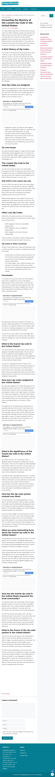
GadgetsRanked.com (8, 750)
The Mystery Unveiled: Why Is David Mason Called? (46, 58)
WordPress (39, 774)
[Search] (51, 15)
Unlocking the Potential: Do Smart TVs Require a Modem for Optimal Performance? (46, 41)
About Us (22, 750)
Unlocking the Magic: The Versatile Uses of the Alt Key (46, 65)
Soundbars (9, 9)
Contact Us (23, 752)
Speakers (25, 9)
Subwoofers (18, 9)
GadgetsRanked (26, 774)
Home (2, 9)
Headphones (34, 9)
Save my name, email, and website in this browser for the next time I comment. (18, 732)
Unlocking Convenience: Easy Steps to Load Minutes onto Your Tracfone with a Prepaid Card (46, 74)
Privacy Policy (24, 755)
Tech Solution (9, 15)
